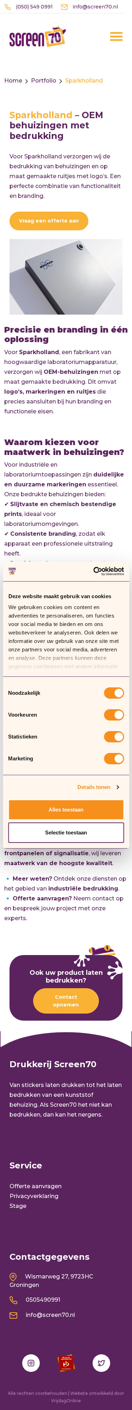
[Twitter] (101, 1363)
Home (13, 80)
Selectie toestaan (66, 832)
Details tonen (93, 787)
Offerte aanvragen (36, 1186)
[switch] (114, 715)
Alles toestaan (66, 810)
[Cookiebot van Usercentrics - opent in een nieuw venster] (94, 571)
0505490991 (42, 1299)
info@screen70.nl (94, 7)
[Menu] (106, 36)
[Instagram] (31, 1363)
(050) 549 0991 (33, 7)
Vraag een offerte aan (49, 221)
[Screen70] (38, 36)
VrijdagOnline (66, 1400)
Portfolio (43, 80)
